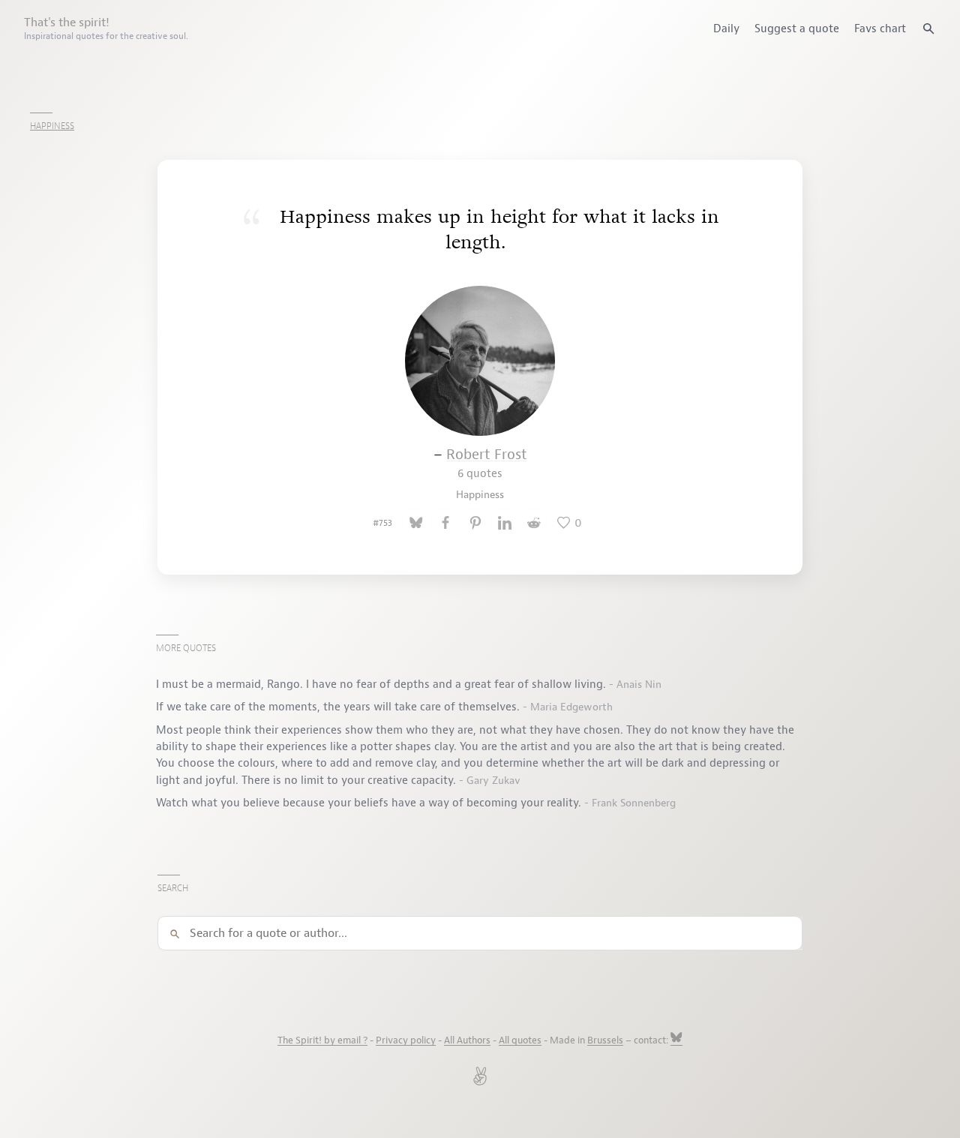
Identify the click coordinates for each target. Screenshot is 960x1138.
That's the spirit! (106, 28)
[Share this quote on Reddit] (534, 523)
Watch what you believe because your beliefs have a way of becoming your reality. (370, 802)
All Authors (467, 1040)
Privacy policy (406, 1040)
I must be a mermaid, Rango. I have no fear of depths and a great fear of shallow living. (382, 684)
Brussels (605, 1040)
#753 (382, 522)
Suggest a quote (796, 28)
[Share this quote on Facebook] (445, 523)
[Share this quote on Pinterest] (475, 523)
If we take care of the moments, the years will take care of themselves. (339, 706)
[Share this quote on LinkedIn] (505, 523)
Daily (726, 28)
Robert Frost (486, 463)
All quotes (520, 1040)
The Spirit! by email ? (323, 1040)
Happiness (52, 126)
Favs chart (880, 28)
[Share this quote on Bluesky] (416, 523)
